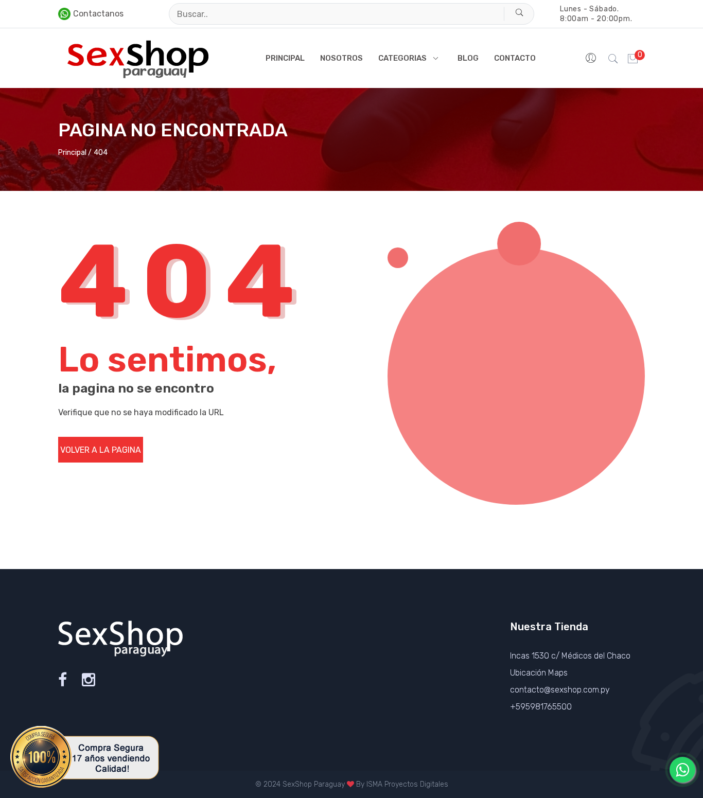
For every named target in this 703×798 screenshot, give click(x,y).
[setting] (592, 58)
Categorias (402, 58)
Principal (285, 58)
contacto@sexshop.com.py (560, 690)
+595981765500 (541, 707)
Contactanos (98, 14)
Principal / (75, 152)
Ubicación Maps (539, 673)
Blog (468, 58)
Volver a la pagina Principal (100, 454)
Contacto (515, 58)
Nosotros (341, 58)
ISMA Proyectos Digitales (407, 784)
